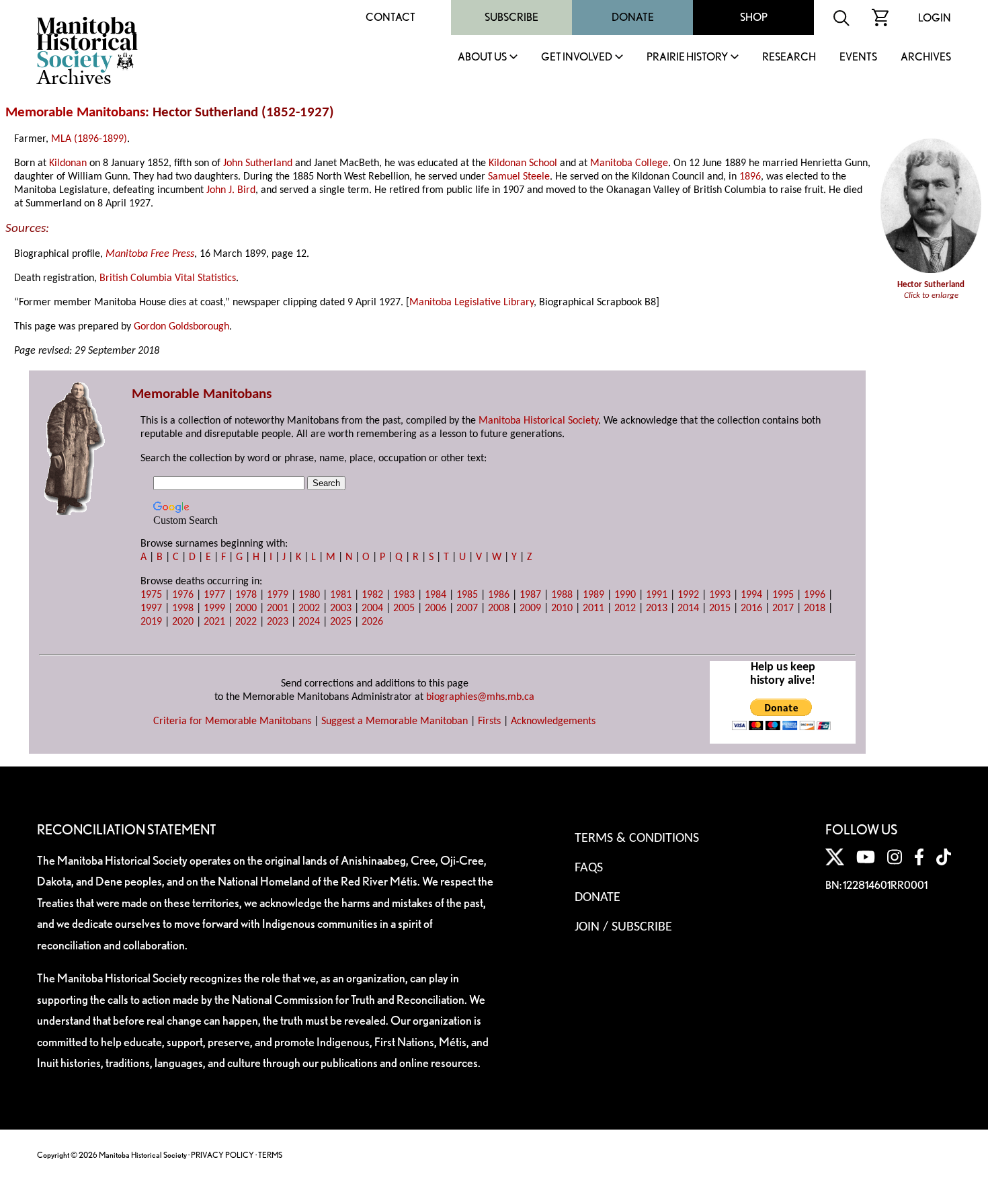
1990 (625, 595)
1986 (498, 595)
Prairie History (687, 57)
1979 (277, 595)
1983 (404, 595)
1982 (372, 595)
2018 (814, 608)
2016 (751, 608)
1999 (214, 608)
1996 (814, 595)
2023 (277, 622)
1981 (341, 595)
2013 (656, 608)
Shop (754, 17)
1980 (309, 595)
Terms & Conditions (637, 838)
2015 (720, 608)
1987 (530, 595)
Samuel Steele (519, 176)
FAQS (589, 868)
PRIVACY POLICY (222, 1155)
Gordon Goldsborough (181, 326)
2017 (783, 608)
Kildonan (68, 163)
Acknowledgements (553, 721)
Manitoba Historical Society (538, 421)
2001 (277, 608)
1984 (435, 595)
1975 (151, 595)
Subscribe (511, 17)
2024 (309, 622)
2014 (688, 608)
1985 (467, 595)
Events (858, 57)
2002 (309, 608)
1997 (151, 608)
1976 (183, 595)
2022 (246, 622)
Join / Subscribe (623, 927)
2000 (246, 608)
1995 (783, 595)
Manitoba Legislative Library (471, 302)
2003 (341, 608)
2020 (183, 622)
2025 (341, 622)
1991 (656, 595)
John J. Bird (230, 190)
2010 (562, 608)
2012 (625, 608)
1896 (750, 176)
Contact (390, 17)
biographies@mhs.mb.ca (480, 697)
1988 (562, 595)
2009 (530, 608)
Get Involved (576, 57)
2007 (467, 608)
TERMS (270, 1155)
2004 (372, 608)
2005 (404, 608)
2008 (498, 608)
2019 (151, 622)
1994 (751, 595)
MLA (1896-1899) (89, 139)
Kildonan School (523, 163)
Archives (926, 57)
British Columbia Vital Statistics (167, 278)
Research (789, 57)
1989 (593, 595)
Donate (633, 17)
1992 (688, 595)
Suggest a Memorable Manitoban (394, 721)
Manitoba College (629, 163)
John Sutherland (257, 163)
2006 (435, 608)
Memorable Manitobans (75, 113)
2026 (372, 622)
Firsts (489, 721)
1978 (246, 595)
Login (934, 17)
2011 (593, 608)
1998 (183, 608)
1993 (720, 595)
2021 (214, 622)
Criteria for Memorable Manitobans (232, 721)
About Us (482, 57)
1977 (214, 595)
